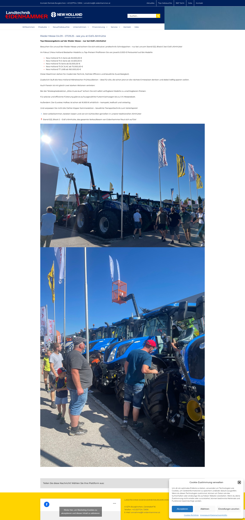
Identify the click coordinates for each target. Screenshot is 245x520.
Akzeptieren (182, 509)
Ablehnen (204, 509)
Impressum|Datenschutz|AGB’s (213, 515)
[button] (239, 482)
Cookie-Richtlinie (191, 515)
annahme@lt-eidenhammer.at (97, 3)
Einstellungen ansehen (228, 509)
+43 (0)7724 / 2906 (74, 3)
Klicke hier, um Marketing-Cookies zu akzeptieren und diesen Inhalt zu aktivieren (80, 511)
